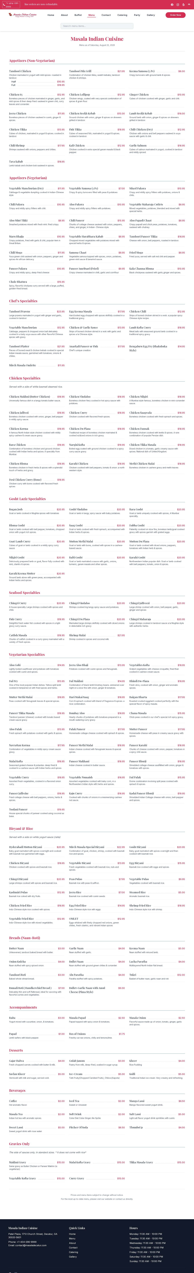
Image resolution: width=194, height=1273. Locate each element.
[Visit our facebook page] (172, 4)
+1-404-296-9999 (26, 1241)
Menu (91, 15)
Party (137, 15)
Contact (106, 15)
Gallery (151, 15)
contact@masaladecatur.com (30, 1245)
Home (51, 15)
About (64, 15)
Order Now (175, 15)
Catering (122, 15)
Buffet (78, 15)
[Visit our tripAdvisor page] (189, 4)
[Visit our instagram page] (177, 4)
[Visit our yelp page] (183, 4)
